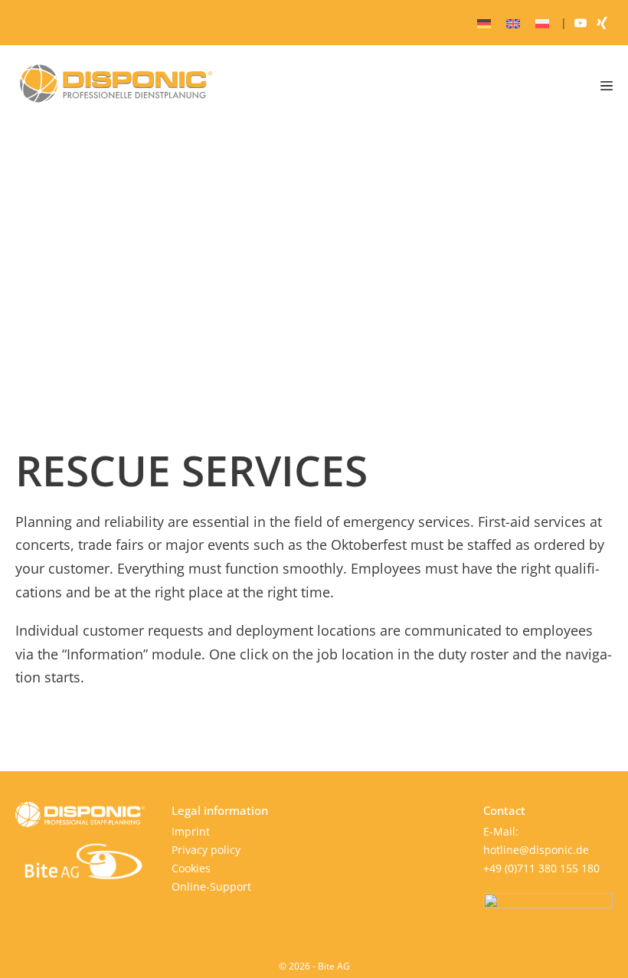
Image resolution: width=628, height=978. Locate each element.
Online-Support (211, 886)
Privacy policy (206, 849)
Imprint (191, 831)
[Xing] (602, 22)
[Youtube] (580, 22)
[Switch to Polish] (542, 23)
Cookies (191, 868)
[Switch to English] (513, 23)
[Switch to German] (484, 23)
